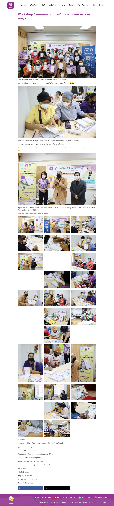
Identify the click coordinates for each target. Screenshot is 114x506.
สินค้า (44, 5)
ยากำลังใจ (52, 5)
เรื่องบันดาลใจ (83, 5)
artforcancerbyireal (44, 497)
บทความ (62, 5)
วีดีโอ (93, 5)
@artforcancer (86, 497)
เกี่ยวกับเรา (34, 5)
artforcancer (102, 497)
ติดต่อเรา (102, 5)
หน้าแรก (24, 5)
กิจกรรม (72, 5)
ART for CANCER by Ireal (66, 497)
